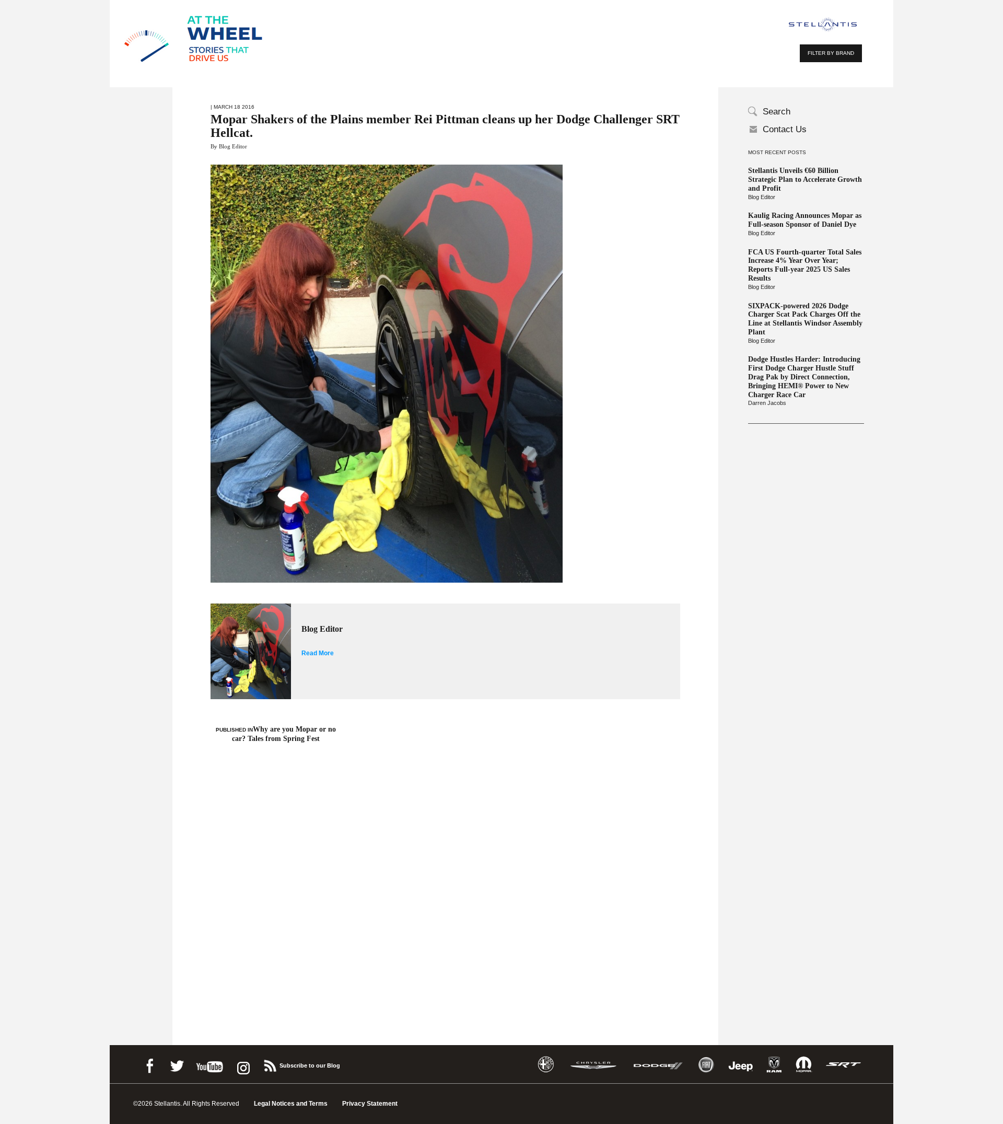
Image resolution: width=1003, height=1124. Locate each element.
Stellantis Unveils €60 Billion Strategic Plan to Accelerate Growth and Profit (805, 179)
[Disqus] (445, 879)
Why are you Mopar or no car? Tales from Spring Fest (276, 734)
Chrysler (593, 1065)
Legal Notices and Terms (291, 1103)
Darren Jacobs (767, 403)
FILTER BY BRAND (831, 53)
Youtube (209, 1064)
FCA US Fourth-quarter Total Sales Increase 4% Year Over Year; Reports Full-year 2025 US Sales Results (804, 265)
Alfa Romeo (546, 1065)
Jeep (741, 1065)
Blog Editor (761, 197)
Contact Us (785, 129)
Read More (317, 653)
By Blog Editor (229, 146)
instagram (242, 1064)
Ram (774, 1065)
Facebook (149, 1064)
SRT (843, 1065)
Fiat (706, 1065)
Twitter (176, 1064)
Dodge (658, 1065)
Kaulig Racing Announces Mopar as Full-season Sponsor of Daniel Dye (804, 220)
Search (776, 112)
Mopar (804, 1065)
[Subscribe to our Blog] (269, 1064)
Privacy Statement (370, 1103)
